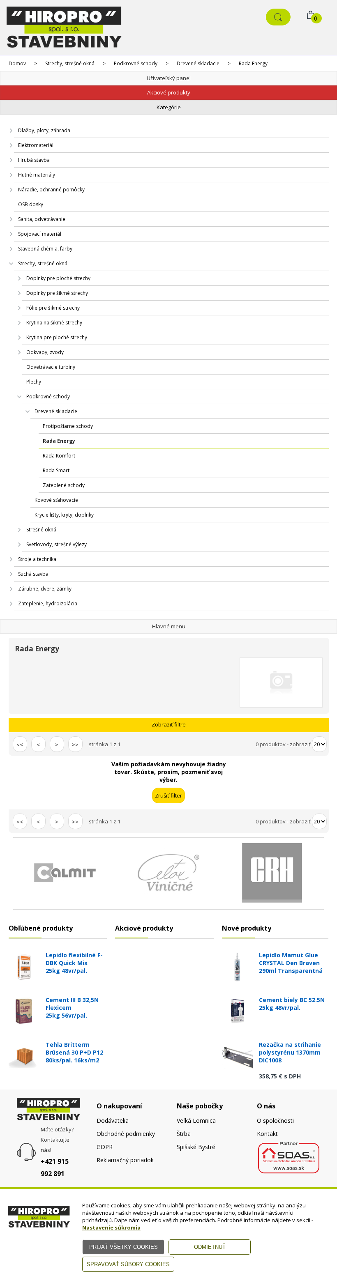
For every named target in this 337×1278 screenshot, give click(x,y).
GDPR (105, 1147)
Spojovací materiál (39, 233)
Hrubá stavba (34, 159)
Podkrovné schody (135, 63)
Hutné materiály (36, 174)
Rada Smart (56, 470)
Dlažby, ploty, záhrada (44, 130)
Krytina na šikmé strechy (54, 322)
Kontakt (267, 1134)
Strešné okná (41, 529)
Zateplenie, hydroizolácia (47, 603)
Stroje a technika (37, 559)
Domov (17, 63)
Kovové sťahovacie (56, 499)
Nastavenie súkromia (111, 1227)
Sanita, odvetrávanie (41, 219)
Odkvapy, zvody (45, 352)
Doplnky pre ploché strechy (58, 278)
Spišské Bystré (196, 1147)
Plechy (33, 381)
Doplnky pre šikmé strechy (57, 293)
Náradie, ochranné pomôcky (51, 189)
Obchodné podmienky (126, 1134)
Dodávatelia (113, 1120)
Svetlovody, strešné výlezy (56, 544)
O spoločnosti (275, 1120)
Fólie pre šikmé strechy (53, 307)
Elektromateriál (35, 145)
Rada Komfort (59, 455)
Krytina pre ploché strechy (56, 337)
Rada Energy (253, 63)
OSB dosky (30, 204)
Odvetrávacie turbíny (50, 366)
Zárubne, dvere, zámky (45, 588)
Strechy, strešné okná (70, 63)
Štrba (184, 1134)
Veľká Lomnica (196, 1120)
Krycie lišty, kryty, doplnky (64, 514)
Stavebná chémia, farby (45, 248)
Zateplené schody (64, 485)
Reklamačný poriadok (125, 1160)
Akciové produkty (168, 92)
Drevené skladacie (198, 63)
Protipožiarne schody (68, 426)
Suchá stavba (33, 573)
